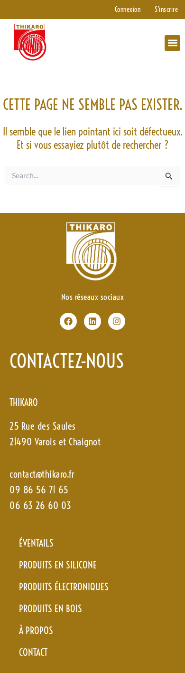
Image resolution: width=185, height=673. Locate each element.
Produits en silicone (58, 565)
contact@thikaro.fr (41, 474)
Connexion (128, 9)
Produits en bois (50, 609)
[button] (172, 43)
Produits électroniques (64, 587)
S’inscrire (166, 9)
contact (33, 652)
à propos (36, 630)
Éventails (36, 543)
